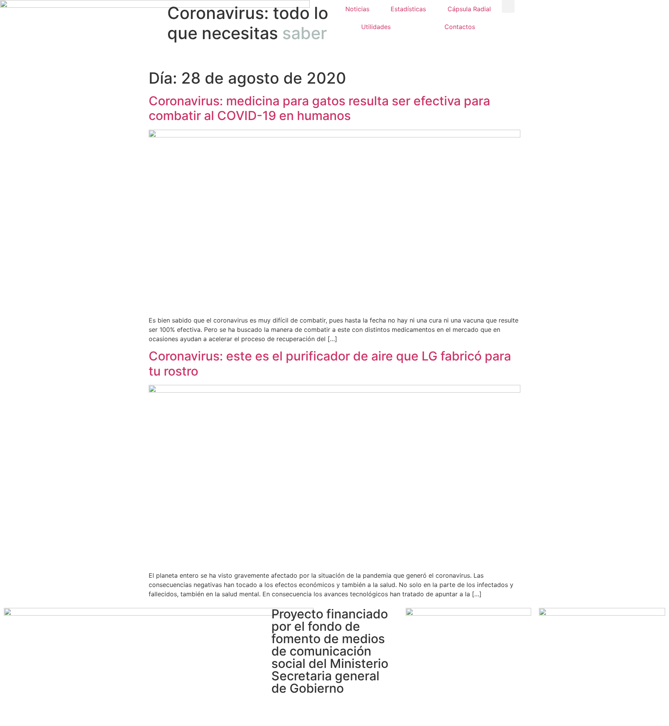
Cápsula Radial (469, 9)
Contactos (459, 27)
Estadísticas (408, 9)
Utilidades (376, 27)
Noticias (357, 9)
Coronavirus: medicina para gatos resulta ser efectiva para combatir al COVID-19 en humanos (319, 108)
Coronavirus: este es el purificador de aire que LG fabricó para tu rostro (330, 363)
